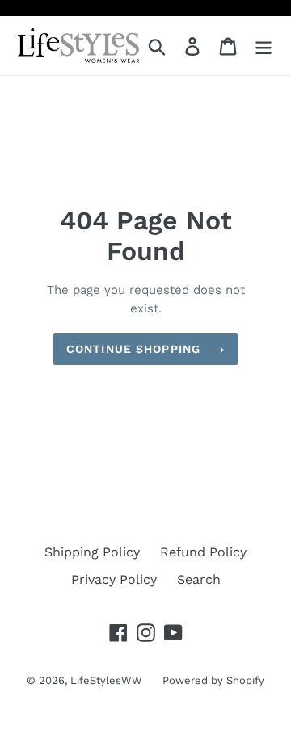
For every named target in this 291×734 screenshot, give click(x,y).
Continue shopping (133, 348)
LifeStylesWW (106, 680)
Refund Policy (203, 552)
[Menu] (263, 45)
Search (199, 579)
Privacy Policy (114, 579)
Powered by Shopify (213, 680)
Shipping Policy (92, 552)
